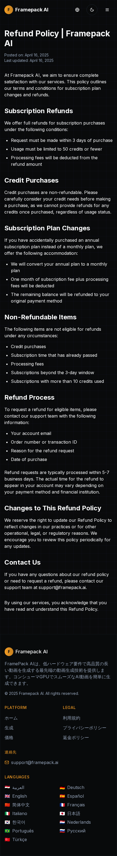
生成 (9, 727)
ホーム (11, 718)
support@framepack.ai (34, 762)
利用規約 (71, 718)
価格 (9, 737)
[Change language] (77, 9)
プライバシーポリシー (84, 727)
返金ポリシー (76, 737)
